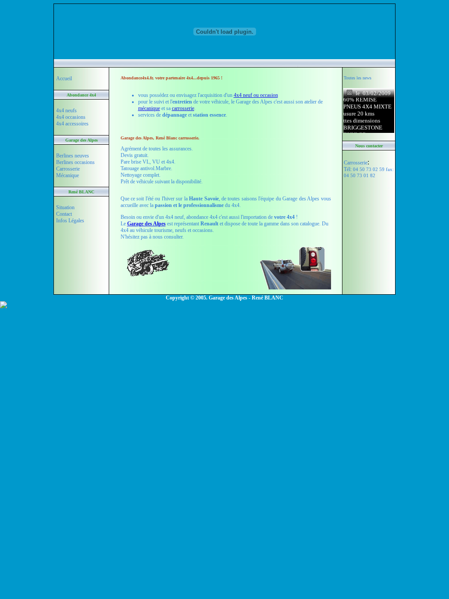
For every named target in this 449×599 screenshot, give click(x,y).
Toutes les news (357, 77)
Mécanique (67, 175)
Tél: (369, 172)
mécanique (149, 108)
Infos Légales (70, 220)
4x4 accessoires (72, 124)
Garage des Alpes (146, 224)
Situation (65, 207)
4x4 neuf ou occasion (256, 95)
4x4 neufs (66, 110)
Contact (64, 214)
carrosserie (183, 108)
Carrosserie (68, 169)
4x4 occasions (71, 117)
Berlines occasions (75, 162)
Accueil (64, 78)
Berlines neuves (72, 156)
